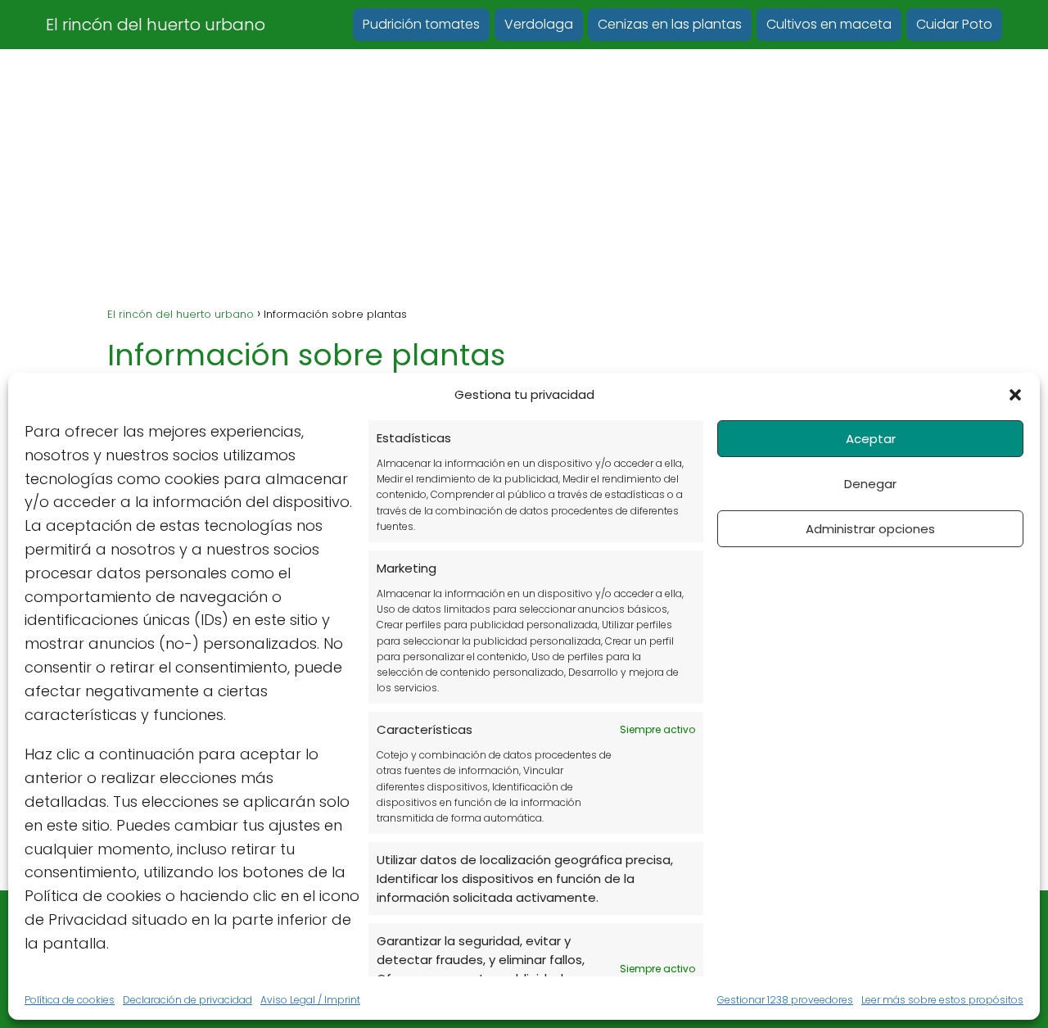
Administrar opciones (870, 528)
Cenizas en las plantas (670, 24)
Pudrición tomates (421, 24)
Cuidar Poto (954, 24)
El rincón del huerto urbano (155, 24)
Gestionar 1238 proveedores (785, 1000)
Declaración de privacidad (187, 1000)
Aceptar (871, 438)
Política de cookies (70, 1000)
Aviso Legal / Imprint (310, 1000)
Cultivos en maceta (829, 24)
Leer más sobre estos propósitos (942, 1000)
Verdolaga (538, 24)
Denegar (870, 483)
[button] (1015, 395)
